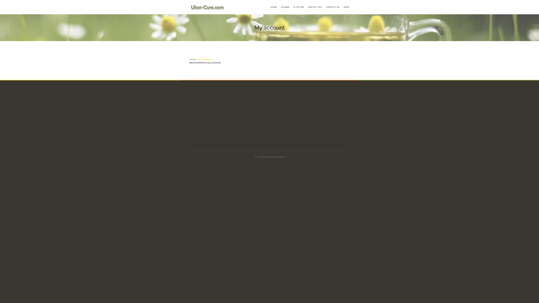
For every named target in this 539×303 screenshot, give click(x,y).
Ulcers (285, 7)
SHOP (347, 7)
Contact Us (333, 7)
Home (274, 7)
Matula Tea (315, 7)
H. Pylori (299, 7)
